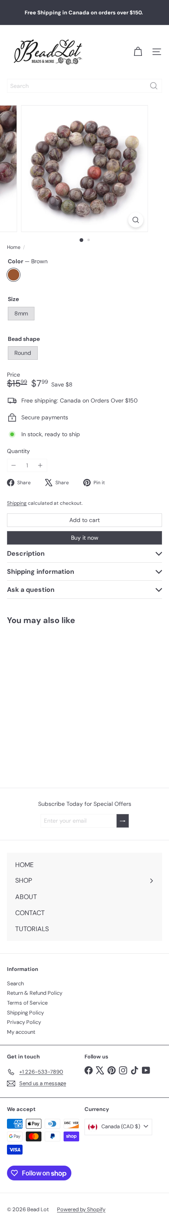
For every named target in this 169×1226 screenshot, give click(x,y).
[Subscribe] (122, 821)
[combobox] (84, 86)
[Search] (154, 86)
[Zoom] (136, 220)
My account (21, 1031)
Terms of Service (27, 1002)
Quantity (18, 451)
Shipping (17, 503)
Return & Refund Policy (34, 992)
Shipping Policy (25, 1012)
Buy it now (84, 537)
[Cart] (137, 52)
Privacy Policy (24, 1022)
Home (14, 247)
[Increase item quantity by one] (40, 465)
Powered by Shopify (81, 1209)
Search (15, 983)
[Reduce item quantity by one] (14, 465)
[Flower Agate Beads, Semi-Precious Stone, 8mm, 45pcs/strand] (51, 701)
